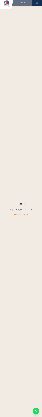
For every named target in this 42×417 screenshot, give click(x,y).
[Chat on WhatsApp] (36, 411)
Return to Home (21, 214)
